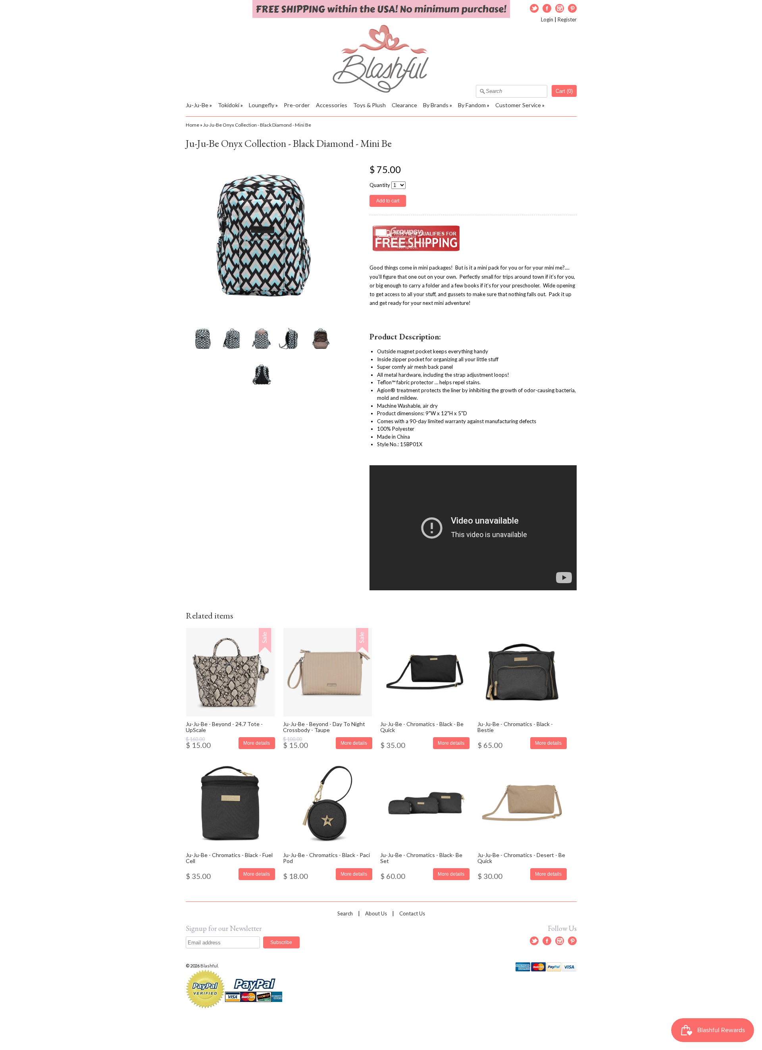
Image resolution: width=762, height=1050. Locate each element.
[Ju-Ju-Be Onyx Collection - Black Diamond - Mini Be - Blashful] (202, 338)
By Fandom (472, 105)
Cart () (564, 91)
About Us (376, 913)
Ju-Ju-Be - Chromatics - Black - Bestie (515, 727)
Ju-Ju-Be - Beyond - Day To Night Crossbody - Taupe (324, 727)
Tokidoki (228, 105)
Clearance (404, 105)
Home (192, 125)
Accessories (331, 105)
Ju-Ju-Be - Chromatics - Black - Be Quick (422, 727)
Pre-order (297, 105)
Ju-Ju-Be (197, 105)
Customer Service (518, 105)
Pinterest (572, 8)
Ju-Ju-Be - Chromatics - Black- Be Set (421, 858)
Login (547, 19)
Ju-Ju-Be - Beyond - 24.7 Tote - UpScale (224, 727)
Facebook (547, 8)
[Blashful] (381, 91)
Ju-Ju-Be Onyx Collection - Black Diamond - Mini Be (257, 125)
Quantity (379, 185)
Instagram (559, 8)
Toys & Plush (369, 105)
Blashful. (209, 965)
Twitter (534, 8)
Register (567, 19)
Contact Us (412, 913)
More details (256, 743)
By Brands (435, 105)
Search (345, 913)
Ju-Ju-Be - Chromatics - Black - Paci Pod (326, 858)
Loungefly (261, 105)
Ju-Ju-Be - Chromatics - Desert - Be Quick (521, 858)
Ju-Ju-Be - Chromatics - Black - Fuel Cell (229, 858)
